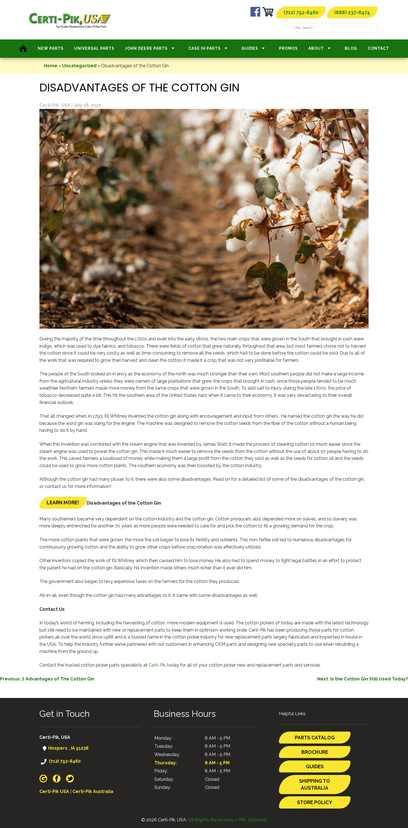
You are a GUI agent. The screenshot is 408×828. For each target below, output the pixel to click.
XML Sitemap (252, 819)
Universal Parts (94, 48)
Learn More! (63, 502)
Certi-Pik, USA (54, 105)
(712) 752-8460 (301, 12)
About (316, 48)
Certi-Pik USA (54, 791)
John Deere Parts (146, 48)
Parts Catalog (315, 737)
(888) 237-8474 (352, 12)
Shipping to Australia (314, 784)
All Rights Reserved (210, 819)
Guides (249, 48)
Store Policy (314, 802)
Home (50, 65)
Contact (378, 48)
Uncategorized (79, 65)
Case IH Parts (204, 48)
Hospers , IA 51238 (68, 748)
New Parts (51, 48)
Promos (288, 48)
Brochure (314, 752)
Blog (351, 48)
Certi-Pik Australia (92, 791)
